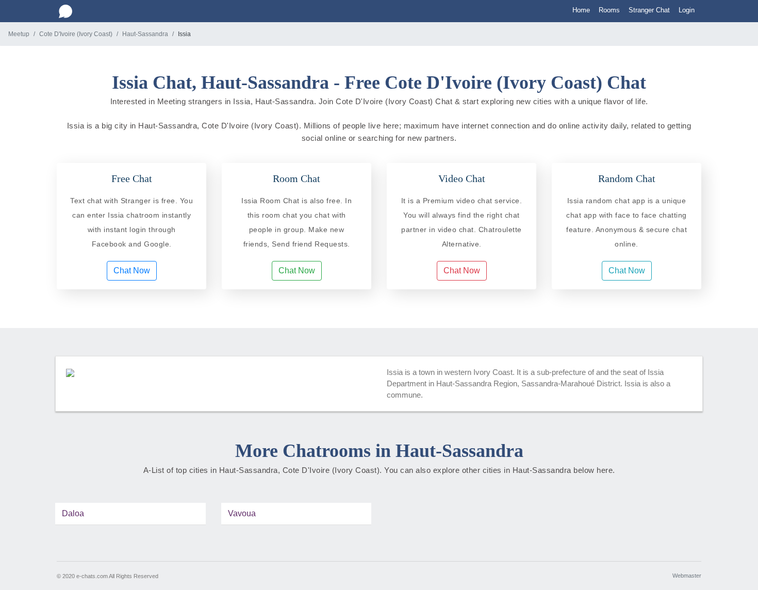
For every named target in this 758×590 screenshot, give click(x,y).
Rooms (609, 10)
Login (687, 10)
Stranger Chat (649, 10)
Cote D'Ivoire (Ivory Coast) (75, 34)
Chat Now (131, 270)
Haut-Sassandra (145, 34)
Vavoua (242, 513)
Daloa (73, 513)
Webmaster (686, 575)
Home (581, 10)
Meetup (18, 34)
